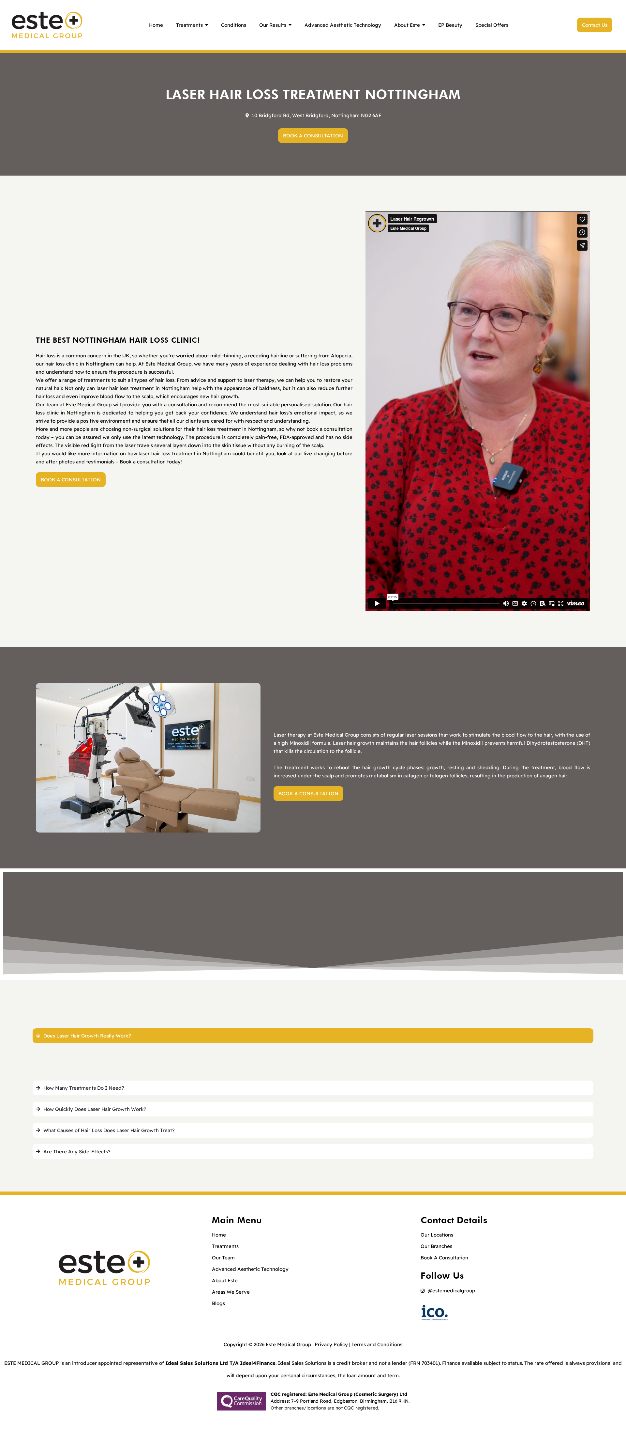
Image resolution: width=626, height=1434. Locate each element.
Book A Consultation (444, 1258)
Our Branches (436, 1246)
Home (219, 1235)
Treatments (225, 1246)
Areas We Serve (231, 1292)
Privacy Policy (331, 1344)
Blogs (218, 1303)
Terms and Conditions (376, 1344)
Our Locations (437, 1235)
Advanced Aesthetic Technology (250, 1269)
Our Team (223, 1258)
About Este (225, 1280)
